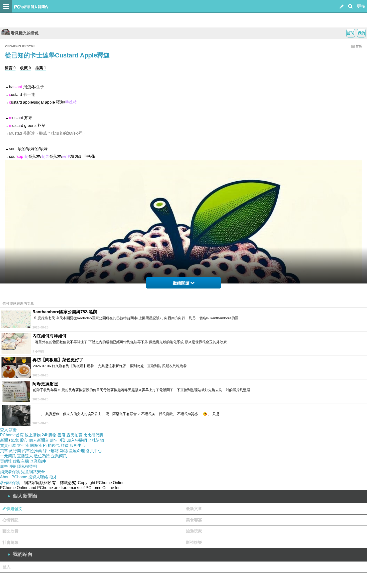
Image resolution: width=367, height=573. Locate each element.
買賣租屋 (8, 445)
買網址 (6, 461)
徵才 (53, 477)
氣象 (15, 440)
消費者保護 (10, 472)
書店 (61, 435)
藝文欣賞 (10, 531)
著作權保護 (10, 483)
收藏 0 (25, 68)
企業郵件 (38, 461)
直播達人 (25, 456)
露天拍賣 (74, 435)
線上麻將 (51, 451)
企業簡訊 (59, 456)
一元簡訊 (8, 456)
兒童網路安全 (33, 472)
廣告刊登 (58, 440)
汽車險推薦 (32, 451)
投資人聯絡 (38, 477)
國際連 (36, 445)
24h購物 (49, 435)
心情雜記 (10, 520)
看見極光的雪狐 (25, 33)
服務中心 (78, 445)
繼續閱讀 (181, 283)
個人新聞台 (39, 440)
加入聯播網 (77, 440)
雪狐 (359, 46)
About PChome (13, 477)
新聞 (4, 440)
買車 (4, 451)
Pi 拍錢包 (51, 445)
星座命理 (77, 451)
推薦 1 (40, 68)
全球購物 (96, 440)
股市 (24, 440)
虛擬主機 (21, 461)
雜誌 (64, 451)
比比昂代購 (93, 435)
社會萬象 (10, 542)
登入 (4, 430)
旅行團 (15, 451)
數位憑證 (42, 456)
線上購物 (33, 435)
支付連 (23, 445)
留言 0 (10, 68)
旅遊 (65, 445)
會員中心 (94, 451)
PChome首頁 (12, 435)
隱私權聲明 (27, 466)
